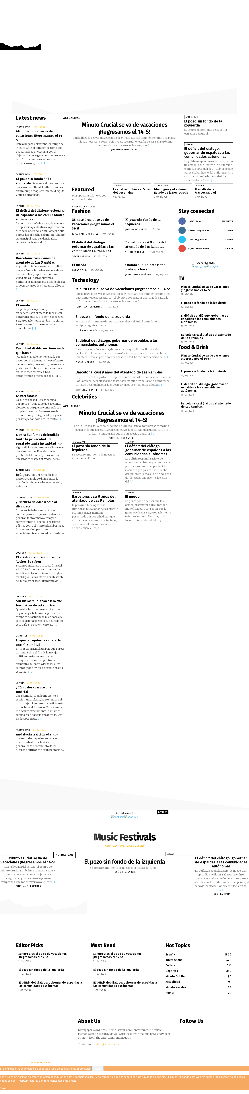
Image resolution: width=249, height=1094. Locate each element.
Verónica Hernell (136, 252)
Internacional (25, 498)
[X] (246, 38)
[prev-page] (114, 200)
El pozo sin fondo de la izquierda (203, 123)
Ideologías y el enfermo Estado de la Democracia (171, 191)
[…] (43, 163)
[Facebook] (235, 38)
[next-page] (117, 200)
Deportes (22, 636)
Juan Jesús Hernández (139, 274)
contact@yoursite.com (106, 1044)
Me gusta (227, 221)
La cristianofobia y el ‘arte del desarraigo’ (131, 191)
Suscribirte (226, 248)
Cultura (21, 553)
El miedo (23, 305)
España (20, 206)
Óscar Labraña (81, 256)
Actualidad (23, 127)
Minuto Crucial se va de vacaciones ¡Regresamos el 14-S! (39, 135)
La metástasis (27, 396)
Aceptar (97, 1068)
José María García (136, 229)
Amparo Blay (79, 270)
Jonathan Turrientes (124, 149)
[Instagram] (240, 38)
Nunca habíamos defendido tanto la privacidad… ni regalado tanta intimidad (37, 439)
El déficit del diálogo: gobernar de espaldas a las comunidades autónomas (40, 215)
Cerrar (3, 1088)
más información (81, 1068)
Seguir (229, 230)
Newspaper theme (40, 1062)
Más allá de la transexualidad (205, 191)
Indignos (23, 474)
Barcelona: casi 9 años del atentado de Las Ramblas (119, 372)
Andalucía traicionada (33, 734)
